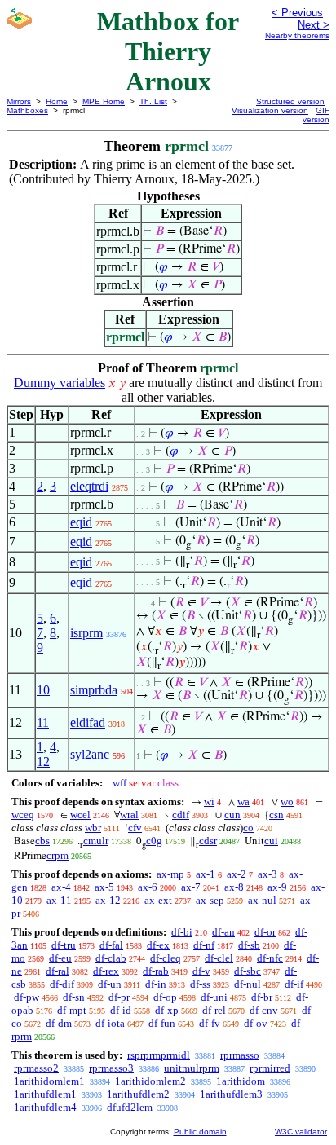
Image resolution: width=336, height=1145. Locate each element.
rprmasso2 (36, 1068)
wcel (80, 814)
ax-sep (210, 900)
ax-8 (234, 887)
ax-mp (170, 874)
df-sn (74, 997)
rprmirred (270, 1068)
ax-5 (104, 887)
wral (129, 814)
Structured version (290, 101)
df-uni (214, 997)
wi (209, 801)
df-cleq (165, 958)
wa (243, 801)
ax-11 (59, 900)
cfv (135, 827)
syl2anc (89, 754)
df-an (223, 932)
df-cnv (264, 1010)
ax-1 (205, 874)
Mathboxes (27, 110)
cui (271, 841)
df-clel (219, 958)
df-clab (110, 958)
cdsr (208, 841)
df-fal (111, 945)
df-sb (249, 945)
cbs (42, 841)
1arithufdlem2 (138, 1094)
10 (43, 690)
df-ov (255, 1023)
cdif (180, 814)
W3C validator (301, 1131)
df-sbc (247, 971)
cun (232, 814)
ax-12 (108, 900)
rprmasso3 (111, 1068)
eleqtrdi (89, 486)
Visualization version (270, 110)
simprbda (93, 690)
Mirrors (19, 101)
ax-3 (267, 874)
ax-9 (277, 887)
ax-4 (61, 887)
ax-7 (191, 887)
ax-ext (158, 900)
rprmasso (239, 1055)
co (248, 827)
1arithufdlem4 (45, 1107)
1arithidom (240, 1081)
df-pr (119, 997)
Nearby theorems (297, 35)
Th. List (153, 101)
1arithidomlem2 (150, 1081)
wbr (93, 827)
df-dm (59, 1023)
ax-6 (147, 887)
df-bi (181, 932)
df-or (265, 932)
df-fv (209, 1023)
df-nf (203, 945)
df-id (120, 1010)
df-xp (167, 1010)
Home (57, 101)
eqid (81, 522)
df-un (110, 984)
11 (43, 722)
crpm (57, 855)
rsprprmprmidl (158, 1055)
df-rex (106, 971)
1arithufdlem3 (231, 1094)
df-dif (62, 984)
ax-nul (262, 900)
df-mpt (71, 1010)
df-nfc (270, 958)
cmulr (95, 841)
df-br (261, 997)
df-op (165, 997)
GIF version (316, 115)
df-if (294, 984)
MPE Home (103, 101)
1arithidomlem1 (49, 1081)
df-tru (63, 945)
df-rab (156, 971)
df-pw (26, 997)
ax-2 (236, 874)
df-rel (214, 1010)
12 (43, 761)
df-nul (247, 984)
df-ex (158, 945)
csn (276, 814)
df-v (201, 971)
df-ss (200, 984)
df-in (155, 984)
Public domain (200, 1131)
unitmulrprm (191, 1068)
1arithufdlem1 (45, 1094)
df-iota (110, 1023)
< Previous (297, 13)
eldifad (87, 722)
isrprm (86, 633)
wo (287, 801)
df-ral (57, 971)
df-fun (161, 1023)
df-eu (60, 958)
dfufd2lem (130, 1107)
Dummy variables (59, 383)
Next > (313, 25)
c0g (154, 841)
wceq (22, 814)
